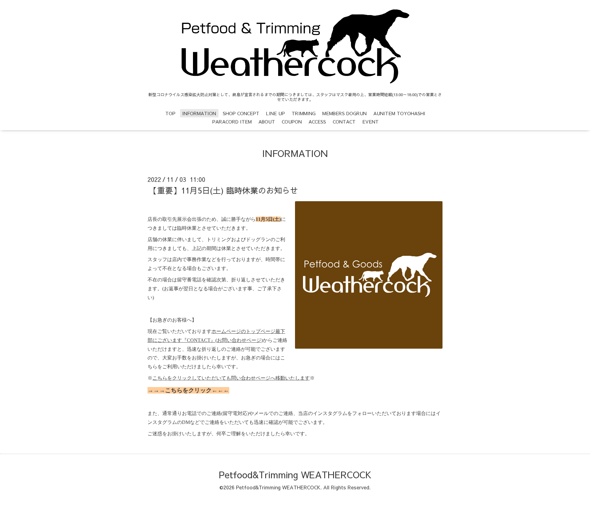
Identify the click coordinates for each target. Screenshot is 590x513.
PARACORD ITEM (232, 121)
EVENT (370, 121)
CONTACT (344, 121)
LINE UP (275, 113)
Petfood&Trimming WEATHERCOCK (295, 474)
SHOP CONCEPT (241, 113)
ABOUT (266, 121)
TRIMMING (304, 113)
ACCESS (317, 121)
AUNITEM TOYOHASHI (399, 113)
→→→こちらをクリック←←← (188, 390)
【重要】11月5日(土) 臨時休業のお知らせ (223, 190)
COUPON (292, 121)
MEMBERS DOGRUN (344, 113)
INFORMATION (199, 113)
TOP (170, 113)
